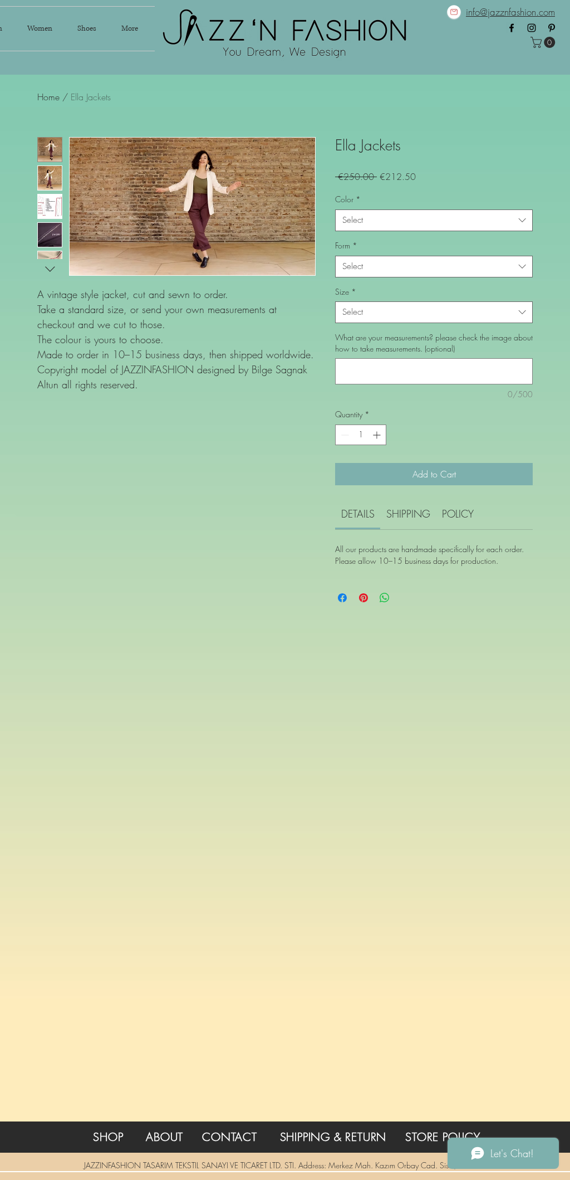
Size (345, 291)
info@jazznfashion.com (510, 12)
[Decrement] (344, 435)
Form (346, 245)
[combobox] (434, 220)
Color (348, 199)
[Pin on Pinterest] (363, 597)
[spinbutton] (361, 435)
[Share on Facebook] (342, 597)
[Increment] (378, 435)
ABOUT (164, 1136)
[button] (544, 42)
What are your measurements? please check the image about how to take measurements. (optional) (434, 343)
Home (48, 97)
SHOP (108, 1136)
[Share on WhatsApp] (384, 597)
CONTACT (229, 1136)
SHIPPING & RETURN (333, 1136)
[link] (358, 513)
